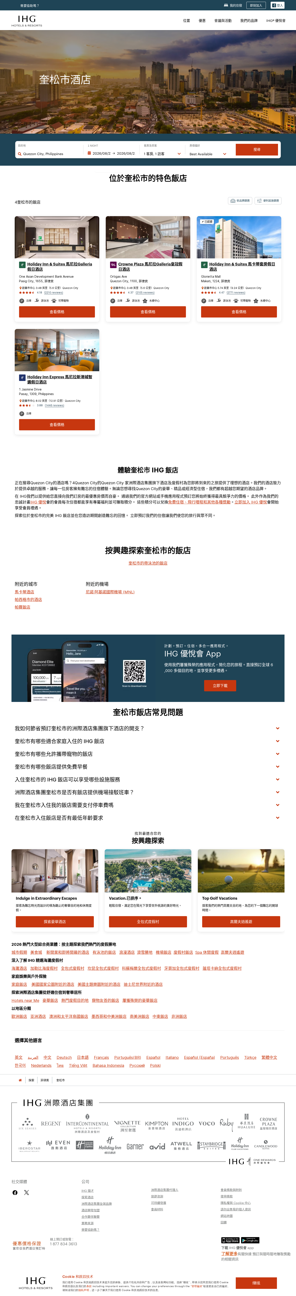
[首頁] (20, 1080)
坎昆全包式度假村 (103, 968)
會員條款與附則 (231, 1189)
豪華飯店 (50, 1000)
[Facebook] (16, 1192)
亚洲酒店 (38, 1016)
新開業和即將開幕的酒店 (67, 952)
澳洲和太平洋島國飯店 (68, 1016)
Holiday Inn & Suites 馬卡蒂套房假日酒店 (242, 266)
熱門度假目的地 (75, 1000)
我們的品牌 (249, 20)
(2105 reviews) (145, 292)
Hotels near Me (25, 1000)
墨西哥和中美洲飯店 (109, 1016)
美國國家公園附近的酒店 (52, 984)
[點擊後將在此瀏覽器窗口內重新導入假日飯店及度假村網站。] (110, 1145)
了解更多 (229, 1253)
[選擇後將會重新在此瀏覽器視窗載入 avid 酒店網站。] (157, 1145)
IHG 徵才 (87, 1190)
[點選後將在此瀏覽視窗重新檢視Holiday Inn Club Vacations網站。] (240, 1145)
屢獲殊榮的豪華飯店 (140, 1000)
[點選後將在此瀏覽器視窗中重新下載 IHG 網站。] (58, 1102)
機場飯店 (163, 952)
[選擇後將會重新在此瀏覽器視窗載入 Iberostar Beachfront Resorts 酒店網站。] (29, 1145)
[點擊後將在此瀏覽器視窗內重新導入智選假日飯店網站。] (84, 1145)
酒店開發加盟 (90, 1210)
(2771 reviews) (236, 292)
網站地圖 (227, 1215)
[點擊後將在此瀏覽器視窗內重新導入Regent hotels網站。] (51, 1123)
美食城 (36, 952)
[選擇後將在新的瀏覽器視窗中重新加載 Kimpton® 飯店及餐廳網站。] (156, 1123)
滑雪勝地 (145, 952)
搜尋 (257, 149)
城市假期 (19, 952)
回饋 (224, 1222)
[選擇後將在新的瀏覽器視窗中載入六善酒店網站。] (27, 1123)
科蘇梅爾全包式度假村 (141, 968)
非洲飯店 (179, 1016)
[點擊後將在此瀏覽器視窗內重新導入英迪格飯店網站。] (183, 1123)
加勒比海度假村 (44, 968)
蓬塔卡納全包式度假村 (222, 968)
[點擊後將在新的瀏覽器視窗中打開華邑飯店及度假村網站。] (246, 1123)
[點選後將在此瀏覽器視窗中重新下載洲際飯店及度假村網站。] (87, 1123)
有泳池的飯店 (104, 952)
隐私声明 (83, 1290)
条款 (89, 1286)
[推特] (26, 1192)
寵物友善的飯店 (105, 1000)
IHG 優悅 (38, 502)
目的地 (22, 145)
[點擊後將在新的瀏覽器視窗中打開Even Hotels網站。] (58, 1145)
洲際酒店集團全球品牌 (96, 1203)
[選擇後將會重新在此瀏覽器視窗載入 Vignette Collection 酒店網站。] (127, 1122)
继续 (256, 1283)
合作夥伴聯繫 (90, 1216)
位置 (186, 20)
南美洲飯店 (139, 1016)
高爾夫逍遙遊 (232, 952)
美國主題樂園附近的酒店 (99, 984)
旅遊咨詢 (157, 1196)
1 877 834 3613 (63, 1243)
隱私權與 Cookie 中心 (236, 1202)
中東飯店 (160, 1016)
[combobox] (51, 153)
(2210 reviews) (53, 292)
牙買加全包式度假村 (181, 968)
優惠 (202, 20)
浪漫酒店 (127, 952)
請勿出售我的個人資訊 (236, 1209)
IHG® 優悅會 (276, 20)
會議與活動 (223, 20)
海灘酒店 (19, 968)
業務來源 (87, 1223)
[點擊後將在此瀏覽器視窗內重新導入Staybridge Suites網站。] (211, 1145)
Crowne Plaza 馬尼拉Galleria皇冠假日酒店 (150, 266)
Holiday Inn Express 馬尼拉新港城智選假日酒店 (59, 379)
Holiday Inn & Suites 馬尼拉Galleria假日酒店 (59, 266)
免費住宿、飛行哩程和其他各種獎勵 (199, 502)
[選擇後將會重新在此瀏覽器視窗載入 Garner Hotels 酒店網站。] (135, 1145)
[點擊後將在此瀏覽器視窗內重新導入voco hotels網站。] (206, 1123)
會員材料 (157, 1209)
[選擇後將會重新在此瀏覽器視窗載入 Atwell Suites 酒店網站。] (181, 1145)
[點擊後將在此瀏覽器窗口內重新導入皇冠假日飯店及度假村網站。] (268, 1123)
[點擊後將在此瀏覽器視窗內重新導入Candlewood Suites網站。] (265, 1145)
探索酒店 (87, 1197)
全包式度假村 (72, 968)
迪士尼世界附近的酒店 (143, 984)
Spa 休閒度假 (207, 952)
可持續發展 (158, 1202)
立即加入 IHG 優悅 (250, 502)
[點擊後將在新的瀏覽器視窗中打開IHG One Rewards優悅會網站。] (252, 1161)
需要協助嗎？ (30, 5)
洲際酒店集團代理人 (164, 1189)
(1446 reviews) (54, 405)
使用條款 (227, 1196)
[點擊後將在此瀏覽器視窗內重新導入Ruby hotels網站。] (226, 1123)
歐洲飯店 (19, 1016)
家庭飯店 (19, 984)
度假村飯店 (183, 952)
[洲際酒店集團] (27, 20)
